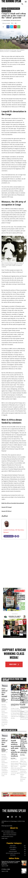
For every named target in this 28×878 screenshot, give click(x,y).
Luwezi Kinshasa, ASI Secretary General (12, 20)
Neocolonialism (6, 11)
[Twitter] (11, 26)
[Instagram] (12, 817)
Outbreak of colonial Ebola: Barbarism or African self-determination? (17, 697)
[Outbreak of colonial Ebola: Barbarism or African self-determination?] (17, 687)
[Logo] (11, 1)
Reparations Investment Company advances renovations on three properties (11, 863)
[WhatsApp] (18, 26)
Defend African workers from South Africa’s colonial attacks (23, 746)
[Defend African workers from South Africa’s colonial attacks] (23, 735)
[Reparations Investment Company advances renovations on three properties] (23, 863)
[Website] (15, 536)
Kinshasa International (13, 8)
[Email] (18, 536)
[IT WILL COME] (23, 870)
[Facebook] (8, 26)
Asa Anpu (13, 758)
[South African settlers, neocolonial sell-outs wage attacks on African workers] (16, 736)
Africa (4, 8)
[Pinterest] (15, 26)
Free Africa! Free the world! (5, 693)
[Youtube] (8, 817)
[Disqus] (14, 565)
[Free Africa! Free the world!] (5, 685)
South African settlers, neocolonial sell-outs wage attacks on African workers (16, 748)
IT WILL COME (6, 869)
